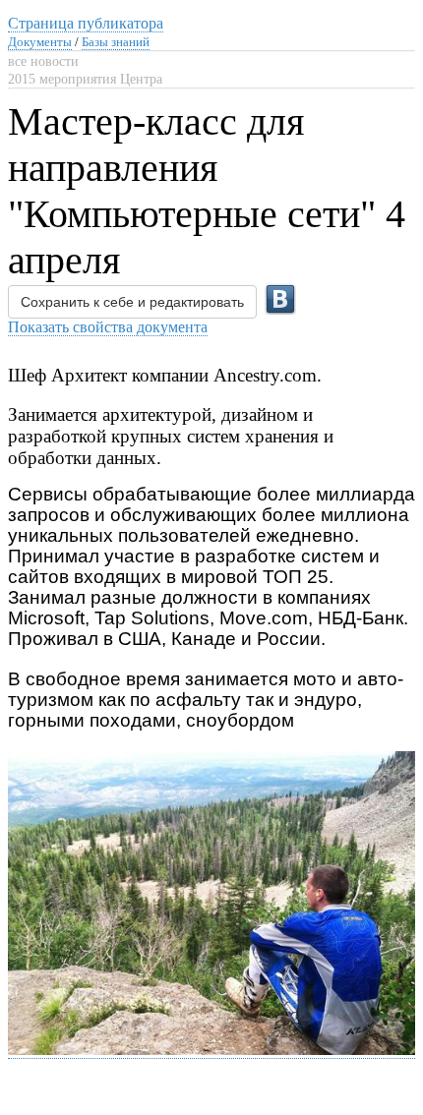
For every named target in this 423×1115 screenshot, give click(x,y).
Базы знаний (116, 41)
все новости (43, 61)
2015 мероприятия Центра (85, 79)
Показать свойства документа (108, 327)
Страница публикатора (85, 23)
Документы (40, 41)
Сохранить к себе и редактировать (132, 302)
